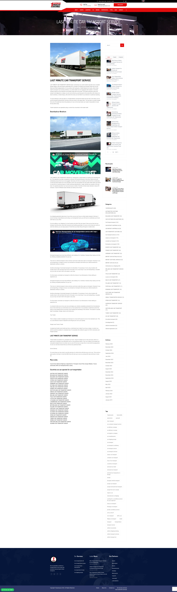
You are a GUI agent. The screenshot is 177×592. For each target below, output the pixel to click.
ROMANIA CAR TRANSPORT (112, 289)
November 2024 (109, 347)
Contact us (111, 588)
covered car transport (111, 241)
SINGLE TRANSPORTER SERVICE (114, 297)
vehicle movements (110, 325)
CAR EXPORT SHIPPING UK (112, 225)
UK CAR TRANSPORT (111, 316)
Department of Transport (72, 364)
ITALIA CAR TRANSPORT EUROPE (58, 396)
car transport (110, 442)
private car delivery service (113, 509)
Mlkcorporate (115, 573)
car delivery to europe (112, 430)
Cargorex (114, 575)
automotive (109, 418)
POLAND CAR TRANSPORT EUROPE (59, 406)
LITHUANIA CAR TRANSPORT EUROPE (59, 400)
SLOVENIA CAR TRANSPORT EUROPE (59, 413)
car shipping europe (111, 439)
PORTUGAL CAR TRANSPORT (113, 286)
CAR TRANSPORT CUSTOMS (113, 231)
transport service (111, 525)
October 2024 (109, 350)
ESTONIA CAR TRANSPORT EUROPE (59, 385)
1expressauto (110, 415)
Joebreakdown (115, 580)
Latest (108, 57)
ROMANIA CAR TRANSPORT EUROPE (59, 410)
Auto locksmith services (121, 589)
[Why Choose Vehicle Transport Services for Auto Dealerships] (109, 61)
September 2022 (110, 378)
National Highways (61, 364)
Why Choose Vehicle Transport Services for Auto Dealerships (114, 62)
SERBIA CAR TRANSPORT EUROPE (58, 420)
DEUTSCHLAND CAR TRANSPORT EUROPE (60, 390)
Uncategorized (109, 322)
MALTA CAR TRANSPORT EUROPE (58, 403)
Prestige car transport (112, 506)
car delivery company (112, 427)
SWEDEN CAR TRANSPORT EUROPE (59, 416)
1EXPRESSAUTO (110, 208)
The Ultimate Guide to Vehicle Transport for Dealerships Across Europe (114, 86)
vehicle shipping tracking (113, 531)
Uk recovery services (122, 588)
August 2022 (109, 381)
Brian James (69, 365)
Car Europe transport (111, 222)
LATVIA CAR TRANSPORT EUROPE (58, 398)
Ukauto (113, 565)
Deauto (113, 560)
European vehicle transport (113, 480)
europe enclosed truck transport (114, 486)
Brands (97, 10)
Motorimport (114, 563)
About (76, 10)
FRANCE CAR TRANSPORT (112, 250)
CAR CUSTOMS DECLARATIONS (113, 219)
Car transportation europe (80, 563)
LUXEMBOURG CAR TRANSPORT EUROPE (60, 401)
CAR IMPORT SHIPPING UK (112, 228)
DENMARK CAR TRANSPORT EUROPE (59, 383)
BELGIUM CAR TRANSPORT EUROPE (59, 375)
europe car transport (112, 483)
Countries (87, 10)
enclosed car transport (112, 469)
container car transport (112, 457)
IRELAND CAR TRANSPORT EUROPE (59, 395)
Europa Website (89, 364)
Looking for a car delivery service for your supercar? (114, 499)
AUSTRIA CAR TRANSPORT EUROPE (59, 373)
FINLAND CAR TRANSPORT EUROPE (59, 386)
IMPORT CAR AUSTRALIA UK (113, 256)
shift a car (119, 515)
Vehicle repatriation (110, 328)
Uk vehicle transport (110, 319)
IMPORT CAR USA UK (111, 262)
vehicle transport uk (111, 537)
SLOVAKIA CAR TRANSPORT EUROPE (59, 411)
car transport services (112, 451)
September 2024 (110, 353)
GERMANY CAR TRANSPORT (113, 253)
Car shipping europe (78, 572)
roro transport (110, 515)
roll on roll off (110, 512)
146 (113, 152)
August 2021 (109, 397)
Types (111, 10)
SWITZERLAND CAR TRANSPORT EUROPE (60, 421)
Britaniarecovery (115, 568)
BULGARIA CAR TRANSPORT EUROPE (59, 377)
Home (78, 27)
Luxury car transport (110, 277)
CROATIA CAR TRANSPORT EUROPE (59, 378)
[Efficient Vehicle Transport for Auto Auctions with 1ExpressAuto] (109, 104)
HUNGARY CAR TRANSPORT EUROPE (59, 393)
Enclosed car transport (111, 244)
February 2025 (109, 344)
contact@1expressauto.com (104, 5)
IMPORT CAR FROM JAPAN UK (113, 259)
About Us (104, 588)
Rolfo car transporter (61, 365)
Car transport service (111, 234)
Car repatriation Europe (79, 570)
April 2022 (108, 387)
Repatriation (104, 10)
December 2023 (109, 359)
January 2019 (109, 400)
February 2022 (109, 390)
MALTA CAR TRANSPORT (112, 280)
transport (109, 522)
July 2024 (108, 356)
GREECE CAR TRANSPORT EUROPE (58, 391)
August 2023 (109, 368)
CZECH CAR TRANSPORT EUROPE (58, 382)
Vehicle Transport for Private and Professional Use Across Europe (114, 70)
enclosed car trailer (111, 466)
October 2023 (109, 365)
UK (93, 10)
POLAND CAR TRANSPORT (112, 283)
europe (108, 477)
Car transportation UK (79, 560)
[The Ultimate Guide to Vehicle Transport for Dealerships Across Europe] (109, 85)
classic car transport (110, 238)
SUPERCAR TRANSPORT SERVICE (114, 303)
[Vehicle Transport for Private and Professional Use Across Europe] (109, 69)
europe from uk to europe (113, 489)
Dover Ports (81, 364)
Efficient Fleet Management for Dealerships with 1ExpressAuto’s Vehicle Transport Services (114, 125)
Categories (121, 57)
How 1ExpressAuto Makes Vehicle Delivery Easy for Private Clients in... (115, 78)
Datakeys (114, 570)
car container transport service (114, 424)
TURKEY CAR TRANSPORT (112, 313)
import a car (110, 492)
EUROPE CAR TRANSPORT (112, 247)
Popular (114, 57)
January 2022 (109, 393)
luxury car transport (111, 503)
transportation (118, 522)
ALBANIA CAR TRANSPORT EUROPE (59, 423)
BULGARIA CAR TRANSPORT (112, 216)
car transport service (112, 448)
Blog (116, 10)
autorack (118, 418)
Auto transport (110, 421)
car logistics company (112, 433)
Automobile (119, 415)
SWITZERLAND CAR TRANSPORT (114, 308)
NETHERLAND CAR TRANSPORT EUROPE (60, 405)
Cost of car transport (112, 460)
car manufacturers (111, 436)
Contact (121, 10)
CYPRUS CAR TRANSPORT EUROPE (59, 380)
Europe (81, 10)
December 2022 (109, 372)
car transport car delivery (113, 445)
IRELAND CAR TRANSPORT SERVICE (114, 269)
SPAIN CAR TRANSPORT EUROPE (58, 415)
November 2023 (109, 362)
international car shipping (112, 266)
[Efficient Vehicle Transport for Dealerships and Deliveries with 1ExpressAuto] (109, 134)
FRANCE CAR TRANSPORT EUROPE (58, 388)
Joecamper (114, 578)
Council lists (53, 364)
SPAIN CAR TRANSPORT (111, 300)
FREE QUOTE (120, 4)
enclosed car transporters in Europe (113, 473)
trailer (121, 518)
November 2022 (109, 375)
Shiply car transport (111, 518)
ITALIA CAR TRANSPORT (112, 273)
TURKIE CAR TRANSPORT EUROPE (58, 418)
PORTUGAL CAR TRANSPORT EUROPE (59, 408)
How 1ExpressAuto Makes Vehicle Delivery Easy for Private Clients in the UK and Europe (118, 191)
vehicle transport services (113, 534)
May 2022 (108, 384)
